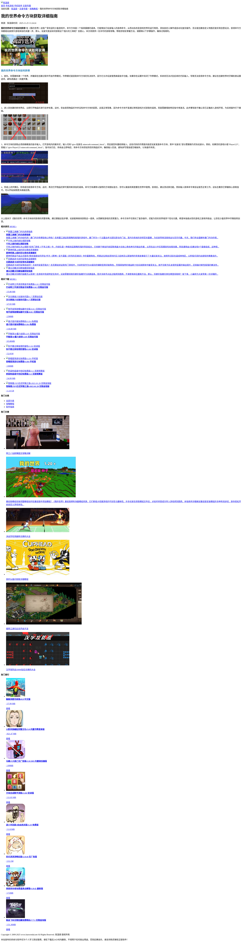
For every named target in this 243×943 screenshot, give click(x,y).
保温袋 (14, 9)
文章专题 (27, 6)
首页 (3, 6)
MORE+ (13, 227)
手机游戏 (10, 6)
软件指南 (10, 407)
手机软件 (18, 6)
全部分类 (10, 401)
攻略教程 (34, 9)
